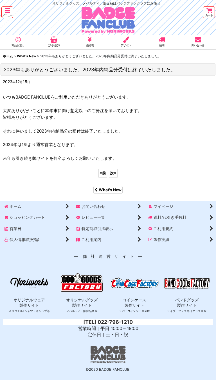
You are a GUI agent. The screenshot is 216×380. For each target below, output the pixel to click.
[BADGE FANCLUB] (108, 8)
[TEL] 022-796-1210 (108, 322)
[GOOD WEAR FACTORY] (29, 282)
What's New (110, 189)
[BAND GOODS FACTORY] (187, 282)
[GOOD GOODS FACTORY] (82, 282)
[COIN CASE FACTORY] (134, 282)
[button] (7, 12)
